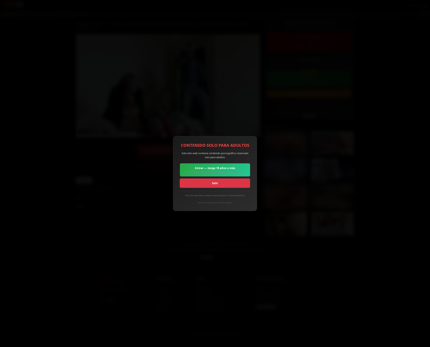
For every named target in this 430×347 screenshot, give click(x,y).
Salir (215, 183)
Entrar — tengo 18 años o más (215, 170)
